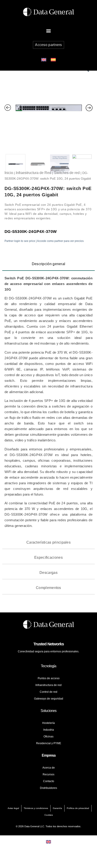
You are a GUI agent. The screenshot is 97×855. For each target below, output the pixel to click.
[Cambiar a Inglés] (43, 59)
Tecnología (48, 666)
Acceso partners (48, 45)
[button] (48, 30)
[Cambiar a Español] (53, 59)
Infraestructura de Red (33, 173)
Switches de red (67, 173)
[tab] (48, 264)
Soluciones (48, 711)
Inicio (9, 173)
